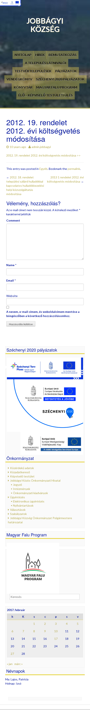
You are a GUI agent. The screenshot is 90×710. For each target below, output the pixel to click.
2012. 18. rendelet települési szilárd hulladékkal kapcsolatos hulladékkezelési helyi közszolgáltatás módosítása (25, 185)
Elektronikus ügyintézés (28, 501)
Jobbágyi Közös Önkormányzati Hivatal (35, 480)
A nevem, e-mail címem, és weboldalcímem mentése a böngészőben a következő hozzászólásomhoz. (43, 314)
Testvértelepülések (32, 71)
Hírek (40, 55)
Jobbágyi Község (45, 25)
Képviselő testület (22, 476)
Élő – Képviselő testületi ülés (45, 95)
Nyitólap (23, 55)
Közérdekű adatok (22, 468)
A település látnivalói (45, 63)
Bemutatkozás (62, 55)
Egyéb (43, 168)
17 (56, 638)
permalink (74, 168)
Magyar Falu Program (56, 87)
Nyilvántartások (23, 505)
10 (56, 631)
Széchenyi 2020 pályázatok (60, 79)
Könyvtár (23, 87)
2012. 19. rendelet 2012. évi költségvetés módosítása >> (43, 155)
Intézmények (21, 489)
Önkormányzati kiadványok (30, 493)
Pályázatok (66, 71)
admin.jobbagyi (41, 147)
